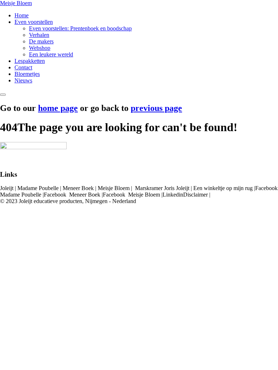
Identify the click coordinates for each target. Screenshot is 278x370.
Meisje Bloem (16, 3)
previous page (156, 108)
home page (58, 108)
